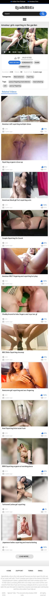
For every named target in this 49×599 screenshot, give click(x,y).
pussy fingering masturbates (19, 82)
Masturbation (19, 77)
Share (37, 62)
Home (9, 571)
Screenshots (27, 62)
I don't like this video (18, 58)
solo (5, 86)
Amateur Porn (33, 1)
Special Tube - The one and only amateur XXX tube (22, 594)
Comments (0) (24, 67)
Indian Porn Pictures (18, 1)
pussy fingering (15, 86)
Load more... (24, 556)
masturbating (38, 82)
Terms (30, 571)
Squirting (30, 77)
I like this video (15, 58)
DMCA (40, 571)
